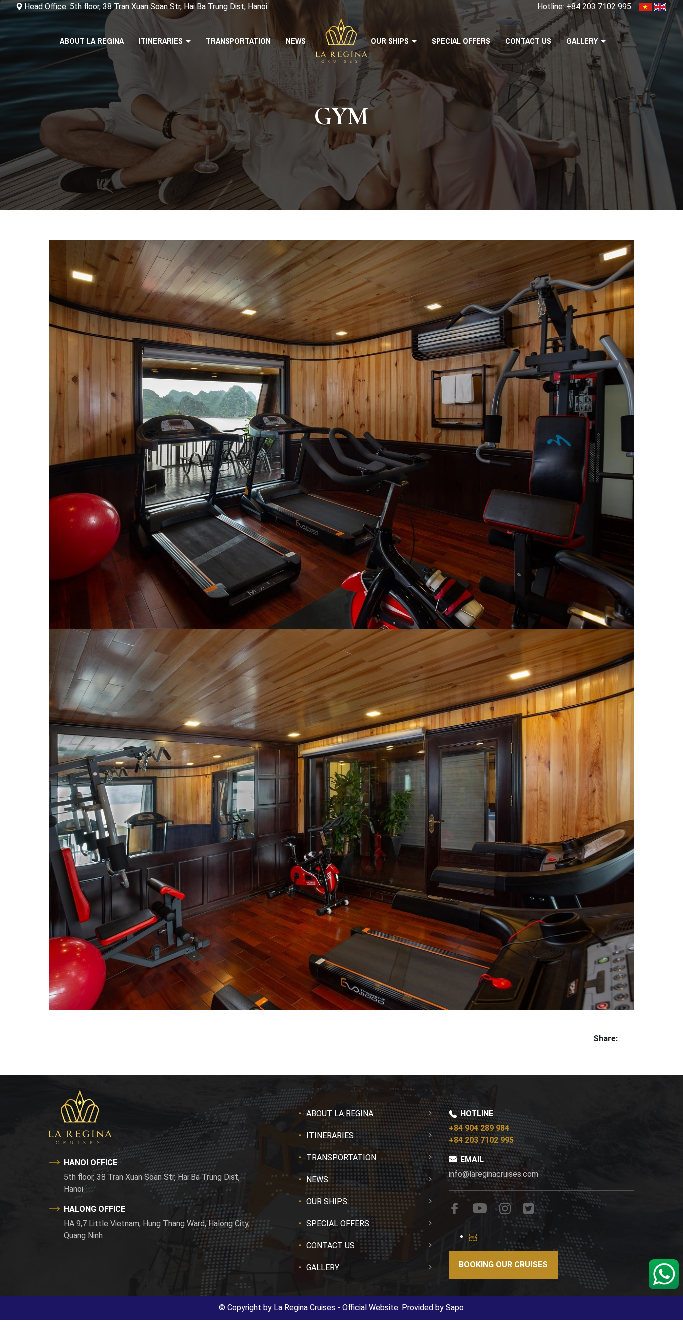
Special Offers (461, 41)
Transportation (238, 41)
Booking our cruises (503, 1265)
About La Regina (92, 41)
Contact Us (529, 41)
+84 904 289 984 (479, 1128)
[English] (660, 7)
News (296, 41)
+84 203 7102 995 (481, 1140)
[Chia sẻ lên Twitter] (630, 1039)
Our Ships (391, 41)
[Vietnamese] (646, 7)
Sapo (455, 1307)
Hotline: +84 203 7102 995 (585, 7)
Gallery (583, 41)
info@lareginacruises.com (493, 1174)
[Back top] (27, 1284)
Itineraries (162, 41)
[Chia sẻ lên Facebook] (622, 1039)
